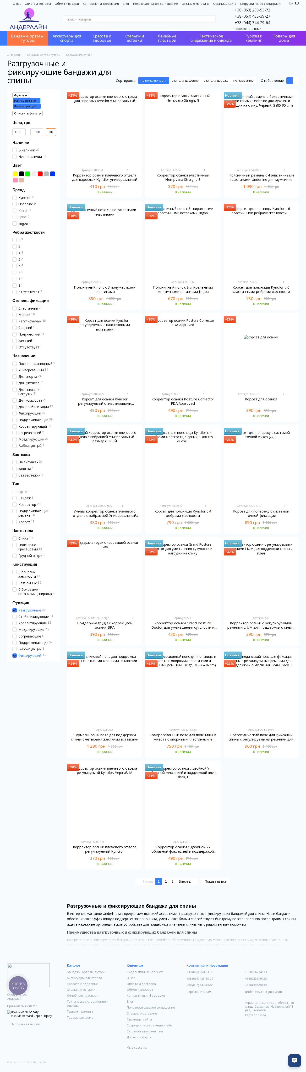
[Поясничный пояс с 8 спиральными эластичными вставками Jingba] (183, 240)
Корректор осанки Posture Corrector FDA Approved (183, 401)
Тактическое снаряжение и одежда (211, 38)
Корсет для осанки (261, 399)
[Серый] (46, 174)
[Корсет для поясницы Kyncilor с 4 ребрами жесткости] (183, 464)
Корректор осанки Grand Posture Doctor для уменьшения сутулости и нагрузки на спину (182, 627)
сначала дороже (216, 80)
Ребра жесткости (28, 232)
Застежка (21, 454)
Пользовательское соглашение (155, 4)
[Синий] (52, 174)
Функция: (21, 95)
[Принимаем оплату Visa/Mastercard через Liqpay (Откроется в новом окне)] (33, 1014)
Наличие (20, 142)
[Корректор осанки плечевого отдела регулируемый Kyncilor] (104, 800)
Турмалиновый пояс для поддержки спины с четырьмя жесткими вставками (104, 736)
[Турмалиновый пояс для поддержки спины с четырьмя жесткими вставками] (104, 688)
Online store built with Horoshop (28, 1062)
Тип (15, 484)
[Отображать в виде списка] (296, 80)
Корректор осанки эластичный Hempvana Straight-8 (183, 177)
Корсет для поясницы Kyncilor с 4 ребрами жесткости (182, 513)
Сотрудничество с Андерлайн (261, 4)
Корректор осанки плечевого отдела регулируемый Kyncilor (104, 849)
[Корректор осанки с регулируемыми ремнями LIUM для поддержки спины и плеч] (261, 576)
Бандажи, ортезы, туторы (27, 38)
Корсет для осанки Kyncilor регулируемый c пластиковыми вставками (104, 403)
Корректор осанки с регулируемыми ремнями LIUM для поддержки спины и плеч (261, 627)
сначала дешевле (185, 80)
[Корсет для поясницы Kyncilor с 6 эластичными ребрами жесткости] (261, 240)
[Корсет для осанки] (261, 352)
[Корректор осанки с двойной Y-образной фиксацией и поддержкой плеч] (183, 800)
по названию (243, 80)
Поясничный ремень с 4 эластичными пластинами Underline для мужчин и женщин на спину (261, 179)
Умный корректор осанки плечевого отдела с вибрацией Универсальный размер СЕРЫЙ (104, 515)
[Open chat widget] (294, 1060)
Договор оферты (139, 1037)
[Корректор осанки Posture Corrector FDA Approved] (183, 352)
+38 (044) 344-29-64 (252, 22)
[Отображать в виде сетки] (289, 80)
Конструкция (24, 564)
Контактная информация (101, 4)
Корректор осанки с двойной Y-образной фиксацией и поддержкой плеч (183, 851)
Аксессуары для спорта (67, 38)
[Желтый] (15, 174)
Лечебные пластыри (167, 38)
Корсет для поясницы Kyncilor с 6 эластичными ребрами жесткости (261, 289)
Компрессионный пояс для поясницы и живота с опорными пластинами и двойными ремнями (183, 739)
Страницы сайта (224, 4)
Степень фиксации (30, 301)
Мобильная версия (25, 1024)
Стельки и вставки (134, 38)
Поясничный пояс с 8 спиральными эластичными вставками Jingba (183, 289)
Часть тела (22, 531)
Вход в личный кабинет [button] (145, 972)
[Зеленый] (28, 174)
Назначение (23, 356)
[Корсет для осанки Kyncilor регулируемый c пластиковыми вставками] (104, 352)
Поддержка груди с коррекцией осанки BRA (104, 625)
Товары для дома (284, 38)
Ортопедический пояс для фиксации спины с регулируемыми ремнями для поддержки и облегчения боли (261, 739)
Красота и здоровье (102, 38)
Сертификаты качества (145, 1031)
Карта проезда (255, 1015)
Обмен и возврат (67, 4)
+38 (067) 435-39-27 (252, 16)
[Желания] (282, 19)
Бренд (18, 190)
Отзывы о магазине (195, 4)
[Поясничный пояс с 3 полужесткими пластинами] (104, 240)
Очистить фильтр (27, 113)
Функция (20, 603)
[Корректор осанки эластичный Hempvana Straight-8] (183, 128)
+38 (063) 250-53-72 (252, 10)
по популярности (154, 80)
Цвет (17, 165)
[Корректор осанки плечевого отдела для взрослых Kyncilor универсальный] (104, 128)
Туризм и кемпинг (253, 38)
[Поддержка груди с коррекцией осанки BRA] (104, 576)
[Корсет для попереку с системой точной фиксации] (261, 464)
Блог (126, 4)
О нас (17, 4)
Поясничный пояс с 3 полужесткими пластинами (105, 289)
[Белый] (34, 174)
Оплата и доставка (38, 4)
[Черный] (21, 174)
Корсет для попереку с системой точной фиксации (261, 513)
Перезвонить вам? (248, 29)
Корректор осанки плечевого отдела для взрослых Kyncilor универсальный (104, 177)
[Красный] (40, 174)
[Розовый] (15, 180)
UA (291, 3)
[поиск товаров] (212, 19)
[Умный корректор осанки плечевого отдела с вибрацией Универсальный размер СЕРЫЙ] (104, 464)
